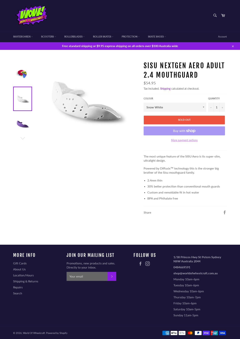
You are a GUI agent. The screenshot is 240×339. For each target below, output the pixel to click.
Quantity (214, 98)
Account (222, 36)
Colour (148, 98)
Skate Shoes (156, 36)
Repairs (18, 287)
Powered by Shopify (57, 333)
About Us (19, 269)
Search (17, 293)
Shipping (165, 88)
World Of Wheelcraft (34, 333)
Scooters (47, 36)
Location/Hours (23, 275)
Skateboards (22, 36)
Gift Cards (20, 263)
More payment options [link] (184, 140)
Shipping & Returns (25, 281)
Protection (130, 36)
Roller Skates (102, 36)
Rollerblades (73, 36)
